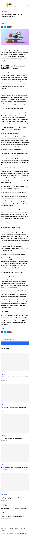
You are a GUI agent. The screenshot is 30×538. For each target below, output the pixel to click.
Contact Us (4, 530)
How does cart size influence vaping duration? (12, 438)
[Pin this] (10, 27)
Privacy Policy (23, 528)
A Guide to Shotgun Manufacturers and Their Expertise (14, 467)
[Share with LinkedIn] (7, 27)
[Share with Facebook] (2, 27)
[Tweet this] (5, 27)
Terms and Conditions (13, 528)
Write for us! (3, 528)
